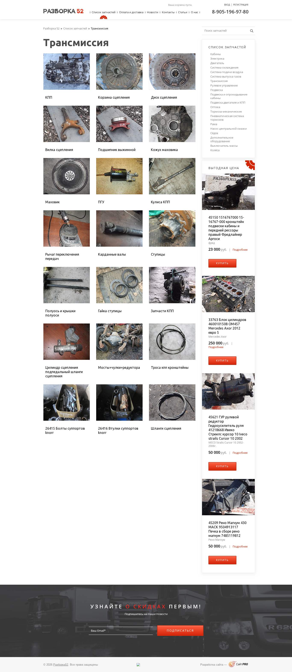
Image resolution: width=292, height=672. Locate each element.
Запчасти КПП (162, 311)
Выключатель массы (224, 146)
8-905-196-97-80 (230, 11)
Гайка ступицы (110, 311)
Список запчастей (103, 12)
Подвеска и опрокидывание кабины (228, 96)
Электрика (217, 58)
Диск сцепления (164, 97)
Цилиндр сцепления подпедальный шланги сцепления (64, 372)
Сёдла (214, 133)
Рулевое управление (224, 85)
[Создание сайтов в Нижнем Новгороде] (238, 666)
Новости (152, 12)
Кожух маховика (164, 150)
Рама (213, 124)
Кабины (215, 54)
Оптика (215, 107)
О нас (194, 12)
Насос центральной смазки (228, 128)
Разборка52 (60, 664)
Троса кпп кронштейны (170, 367)
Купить (222, 263)
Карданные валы (112, 254)
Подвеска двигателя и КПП (227, 102)
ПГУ (101, 202)
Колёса (215, 150)
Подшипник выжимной (117, 150)
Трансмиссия (219, 81)
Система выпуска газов (225, 76)
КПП (48, 97)
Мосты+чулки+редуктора (119, 367)
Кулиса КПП (160, 202)
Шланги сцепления (166, 428)
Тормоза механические (226, 111)
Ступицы (158, 254)
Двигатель (217, 63)
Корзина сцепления (114, 97)
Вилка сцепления (59, 150)
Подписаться (180, 630)
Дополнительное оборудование (221, 139)
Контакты (168, 12)
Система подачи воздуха (226, 72)
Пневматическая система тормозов (227, 118)
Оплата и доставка (131, 12)
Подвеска (216, 90)
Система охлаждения (224, 67)
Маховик (52, 202)
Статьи (182, 12)
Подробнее (240, 250)
